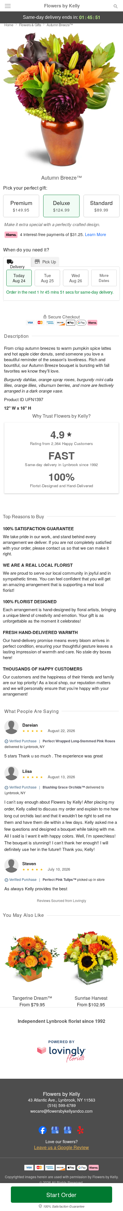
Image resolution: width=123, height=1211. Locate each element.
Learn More (95, 234)
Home (8, 24)
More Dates (104, 278)
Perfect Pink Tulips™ (59, 879)
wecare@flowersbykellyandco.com (61, 1111)
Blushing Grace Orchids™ (64, 787)
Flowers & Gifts (30, 24)
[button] (110, 1198)
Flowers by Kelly (62, 5)
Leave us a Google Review (61, 1147)
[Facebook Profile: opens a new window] (43, 1130)
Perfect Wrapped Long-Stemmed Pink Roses (79, 740)
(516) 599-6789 (61, 1105)
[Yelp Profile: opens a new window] (80, 1130)
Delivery (17, 265)
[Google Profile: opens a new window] (55, 1130)
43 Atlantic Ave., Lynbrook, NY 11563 (61, 1100)
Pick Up (49, 262)
